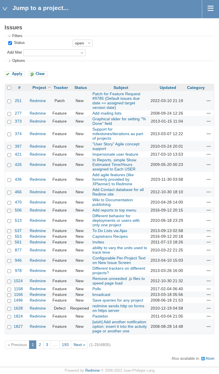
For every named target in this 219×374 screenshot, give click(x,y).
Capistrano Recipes (110, 236)
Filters (17, 36)
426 (18, 164)
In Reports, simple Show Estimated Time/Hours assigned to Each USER (114, 164)
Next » (79, 344)
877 (18, 250)
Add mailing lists (106, 113)
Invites (98, 242)
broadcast (101, 294)
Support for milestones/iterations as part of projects (117, 134)
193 (65, 344)
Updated (168, 87)
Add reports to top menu (114, 210)
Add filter (14, 52)
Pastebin (100, 316)
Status (19, 43)
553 (18, 236)
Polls (96, 288)
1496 (18, 300)
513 (18, 220)
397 (18, 146)
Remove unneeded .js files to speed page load (118, 280)
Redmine (38, 100)
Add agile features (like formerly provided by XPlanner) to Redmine (113, 179)
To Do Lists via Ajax (109, 230)
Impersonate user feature (115, 154)
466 (18, 192)
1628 (18, 308)
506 (18, 210)
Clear (40, 74)
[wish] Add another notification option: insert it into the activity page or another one (119, 326)
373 (18, 121)
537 (18, 230)
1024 (18, 281)
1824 (18, 316)
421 (18, 154)
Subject (120, 87)
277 (18, 113)
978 (18, 270)
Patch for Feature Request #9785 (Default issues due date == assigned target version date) (116, 101)
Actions (208, 100)
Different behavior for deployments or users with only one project (116, 220)
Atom (210, 359)
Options (18, 61)
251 (18, 100)
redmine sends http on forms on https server (118, 308)
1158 (18, 288)
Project (39, 87)
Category (196, 87)
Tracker (61, 87)
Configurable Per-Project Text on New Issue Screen (118, 260)
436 (18, 179)
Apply (17, 74)
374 (18, 133)
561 (18, 242)
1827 (18, 326)
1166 (18, 294)
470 (18, 202)
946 (18, 260)
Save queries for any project (117, 300)
